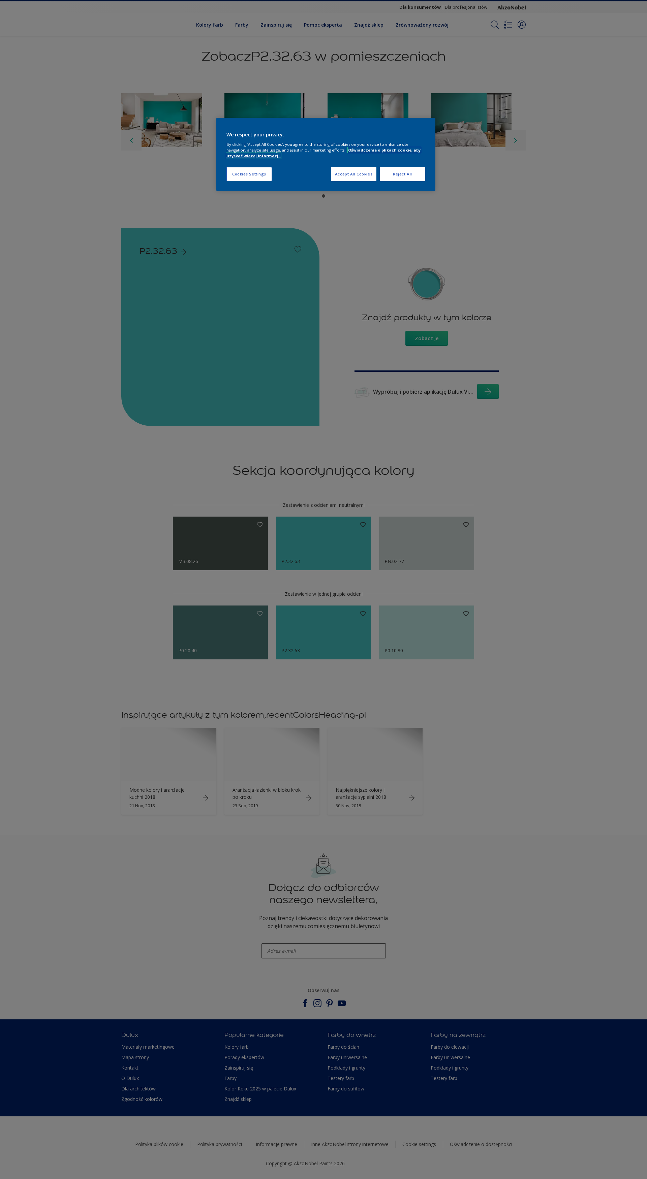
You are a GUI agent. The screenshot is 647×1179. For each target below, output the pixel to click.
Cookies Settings (249, 173)
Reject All (402, 173)
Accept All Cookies (353, 173)
